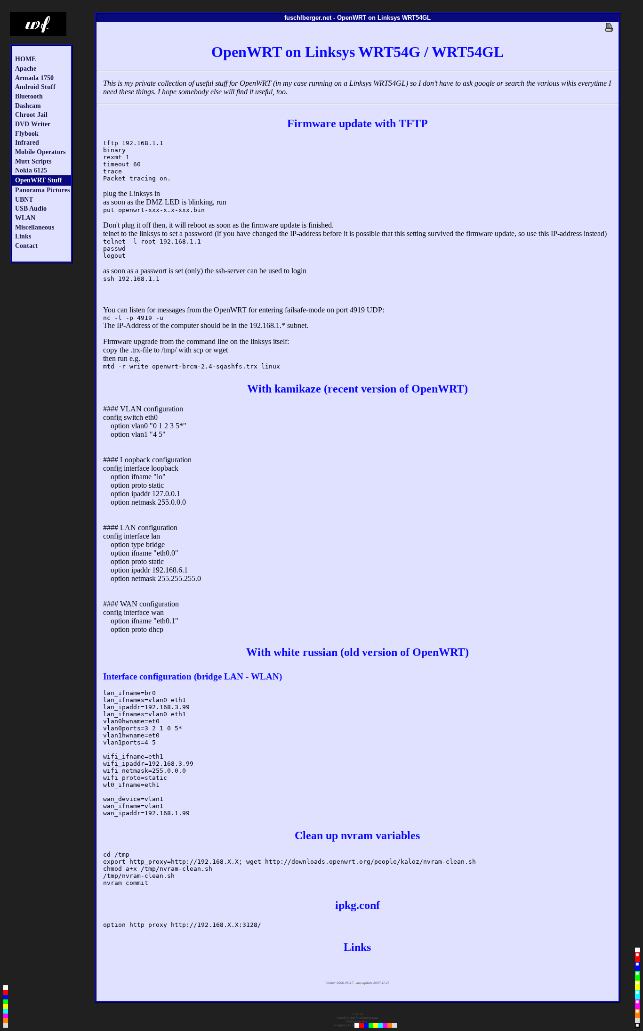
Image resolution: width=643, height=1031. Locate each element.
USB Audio (31, 208)
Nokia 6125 (31, 170)
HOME (25, 59)
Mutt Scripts (33, 161)
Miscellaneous (34, 227)
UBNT (24, 199)
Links (23, 236)
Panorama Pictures (42, 190)
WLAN (25, 217)
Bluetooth (29, 96)
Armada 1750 (34, 78)
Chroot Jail (31, 114)
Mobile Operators (40, 151)
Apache (25, 68)
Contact (26, 245)
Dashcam (28, 105)
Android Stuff (35, 86)
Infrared (27, 142)
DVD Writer (32, 124)
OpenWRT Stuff (38, 180)
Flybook (27, 133)
